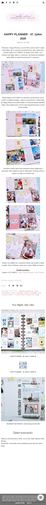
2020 (36, 291)
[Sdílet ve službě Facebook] (9, 285)
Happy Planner (17, 293)
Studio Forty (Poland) (37, 272)
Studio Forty (7, 295)
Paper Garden (23, 272)
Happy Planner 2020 (32, 293)
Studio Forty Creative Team (27, 295)
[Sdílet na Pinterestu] (17, 285)
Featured (6, 293)
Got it (29, 503)
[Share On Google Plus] (21, 285)
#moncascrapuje (26, 291)
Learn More (20, 503)
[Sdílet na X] (13, 285)
